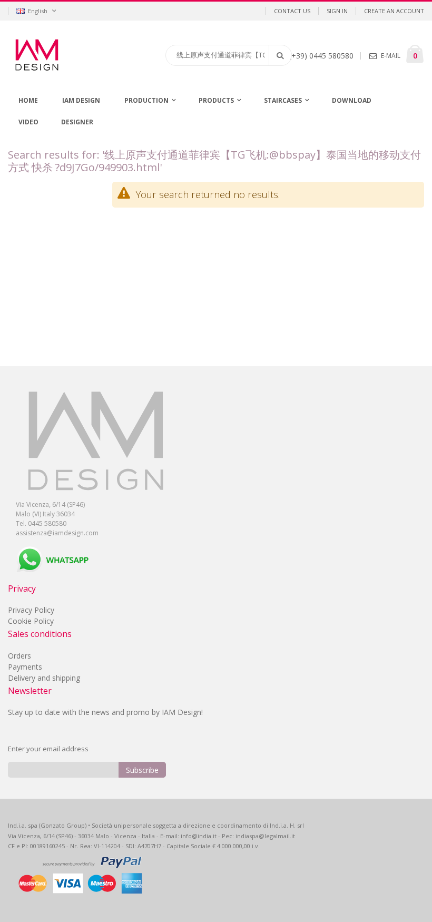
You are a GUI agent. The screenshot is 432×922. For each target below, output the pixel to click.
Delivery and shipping (44, 678)
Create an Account (394, 11)
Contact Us (292, 11)
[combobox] (228, 55)
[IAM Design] (71, 55)
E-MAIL (390, 55)
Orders (19, 656)
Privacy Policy (31, 610)
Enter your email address (48, 748)
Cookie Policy (31, 621)
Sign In (337, 11)
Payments (25, 667)
